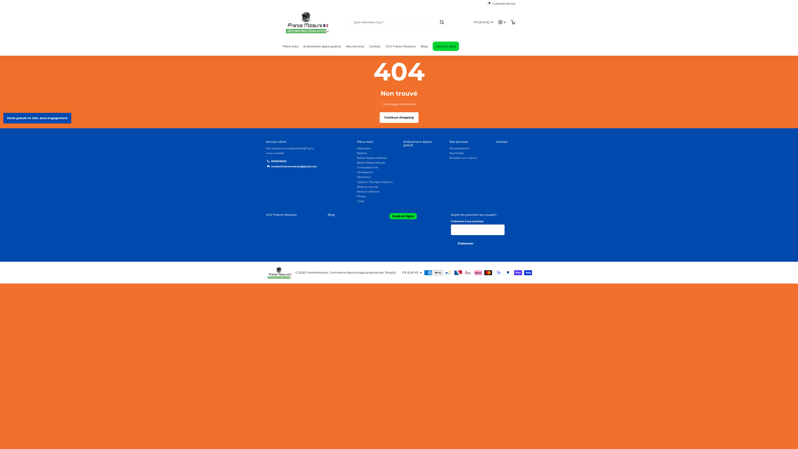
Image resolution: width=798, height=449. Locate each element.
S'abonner (466, 243)
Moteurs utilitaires (368, 191)
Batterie (362, 153)
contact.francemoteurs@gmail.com (294, 166)
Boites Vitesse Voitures (371, 162)
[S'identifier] (502, 22)
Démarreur (364, 177)
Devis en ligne (446, 46)
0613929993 (278, 161)
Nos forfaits (456, 153)
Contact (375, 46)
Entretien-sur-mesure (463, 157)
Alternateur (364, 148)
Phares (361, 196)
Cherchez (442, 22)
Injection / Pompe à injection (375, 182)
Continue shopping (399, 117)
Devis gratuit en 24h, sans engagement (37, 118)
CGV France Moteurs (401, 46)
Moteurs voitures (367, 186)
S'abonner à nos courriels (467, 221)
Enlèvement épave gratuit (322, 46)
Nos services (355, 46)
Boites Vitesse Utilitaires (372, 157)
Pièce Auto (290, 46)
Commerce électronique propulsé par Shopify (362, 272)
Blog (424, 46)
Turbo (361, 201)
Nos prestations (459, 148)
